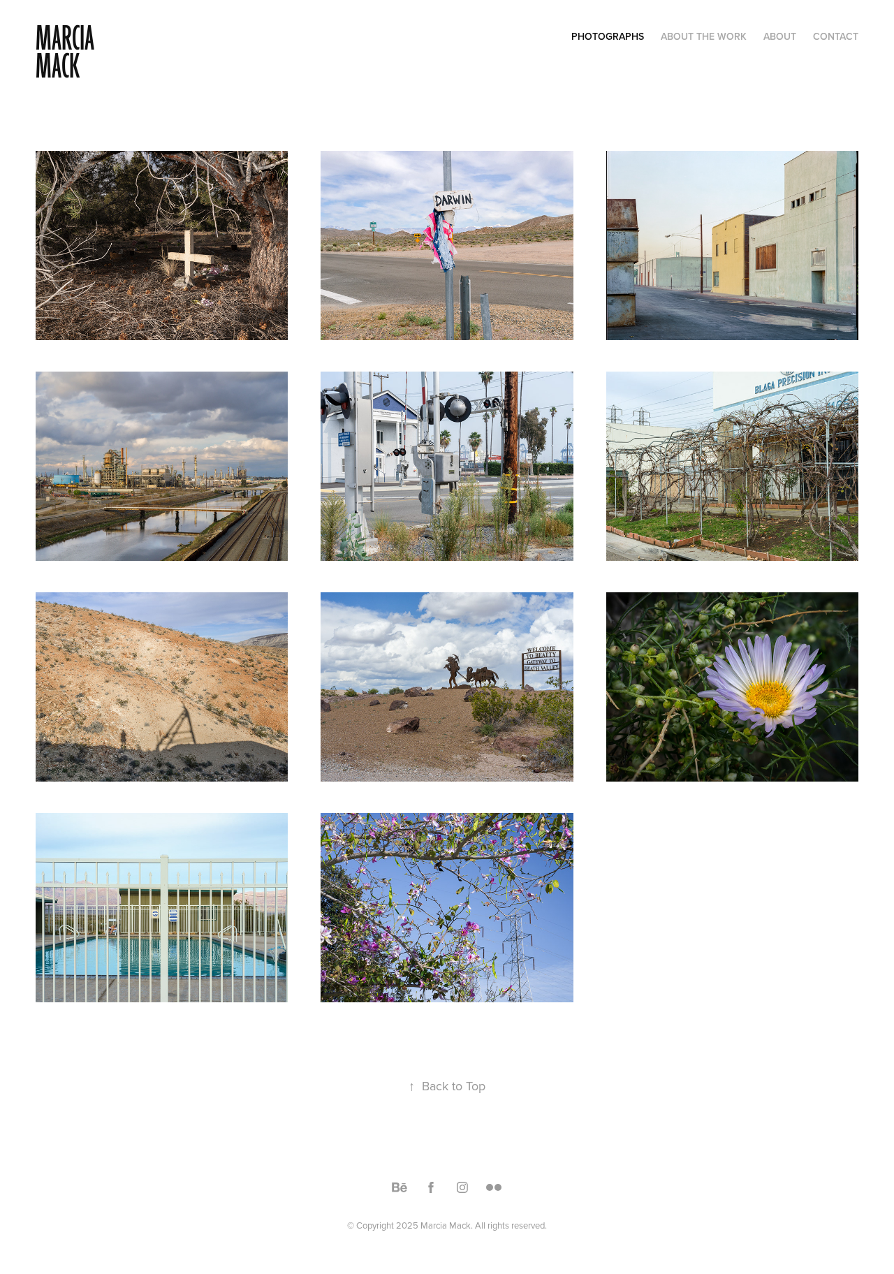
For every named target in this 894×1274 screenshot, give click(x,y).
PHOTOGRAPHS (607, 36)
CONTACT (835, 36)
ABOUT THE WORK (704, 36)
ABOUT (779, 36)
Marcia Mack (67, 53)
